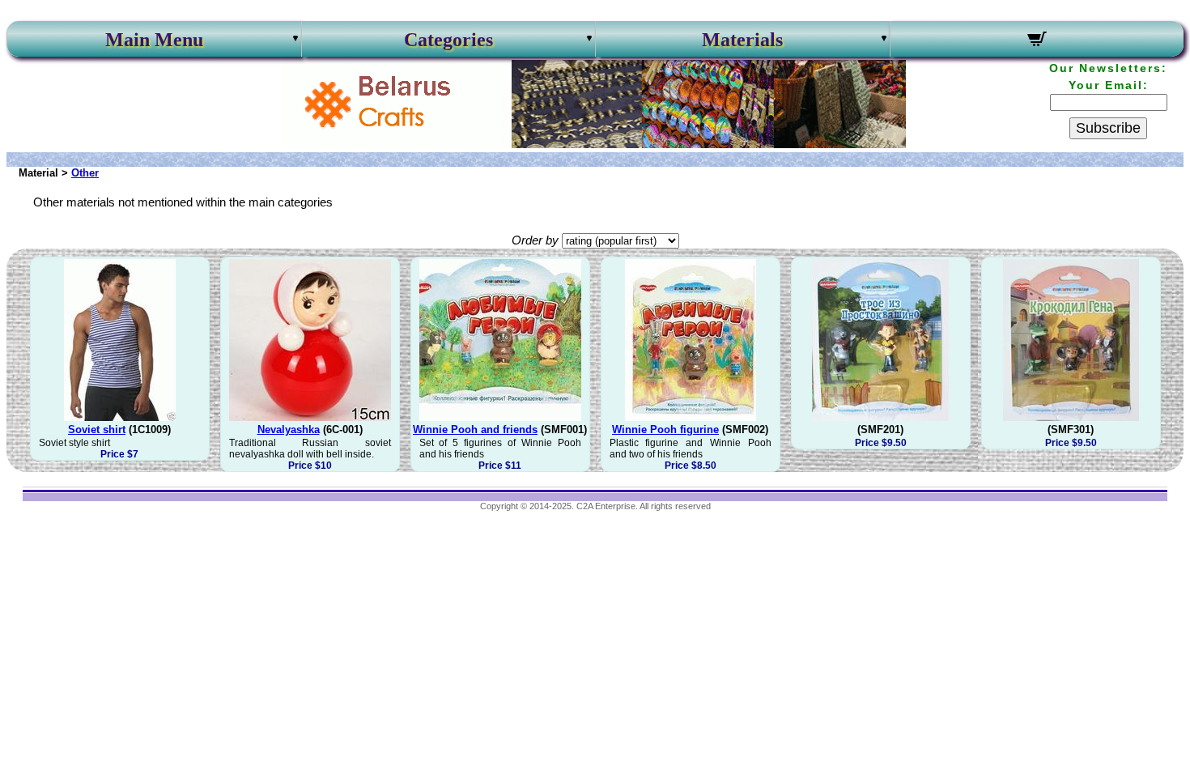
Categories (448, 39)
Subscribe (1108, 128)
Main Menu (154, 39)
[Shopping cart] (1037, 41)
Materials (742, 39)
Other (85, 173)
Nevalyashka (288, 429)
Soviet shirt (96, 429)
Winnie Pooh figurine (665, 429)
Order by (535, 240)
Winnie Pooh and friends (475, 429)
